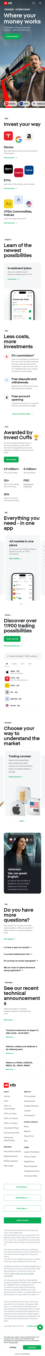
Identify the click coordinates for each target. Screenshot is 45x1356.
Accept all (32, 1347)
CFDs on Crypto (10, 1123)
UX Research (29, 1115)
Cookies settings (33, 1326)
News (26, 1126)
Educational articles (12, 1151)
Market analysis (11, 1156)
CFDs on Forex (10, 1113)
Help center (9, 1165)
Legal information (31, 1152)
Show (21, 821)
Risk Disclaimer (30, 1166)
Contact (27, 1110)
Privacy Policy (30, 1156)
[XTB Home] (7, 3)
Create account (12, 36)
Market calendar (11, 1161)
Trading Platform (31, 1106)
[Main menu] (40, 3)
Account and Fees (11, 1132)
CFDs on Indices (11, 1118)
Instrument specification (9, 1139)
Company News (31, 1176)
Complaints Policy (32, 1171)
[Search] (33, 3)
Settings (13, 1347)
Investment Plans (11, 1128)
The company (30, 1096)
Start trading (11, 459)
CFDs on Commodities (9, 1107)
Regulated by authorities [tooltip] (28, 485)
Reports (27, 1131)
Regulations (29, 1161)
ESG (26, 1141)
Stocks (7, 1096)
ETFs (6, 1101)
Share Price (29, 1136)
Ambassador (29, 1101)
